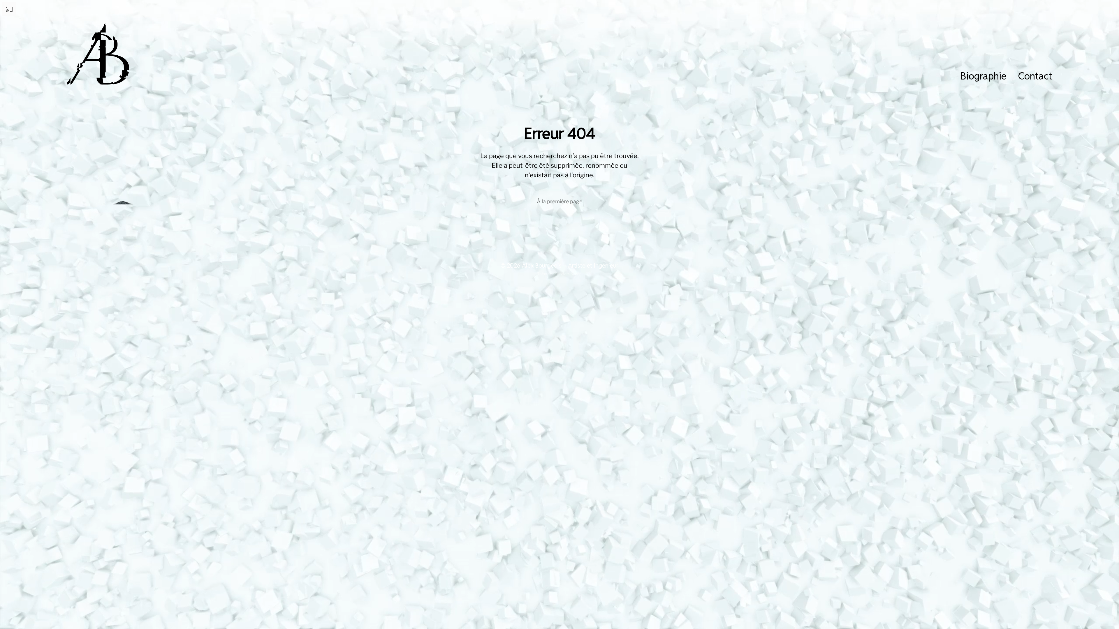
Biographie (983, 76)
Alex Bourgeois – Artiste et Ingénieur (570, 265)
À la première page (559, 201)
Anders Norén (569, 273)
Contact (1035, 76)
